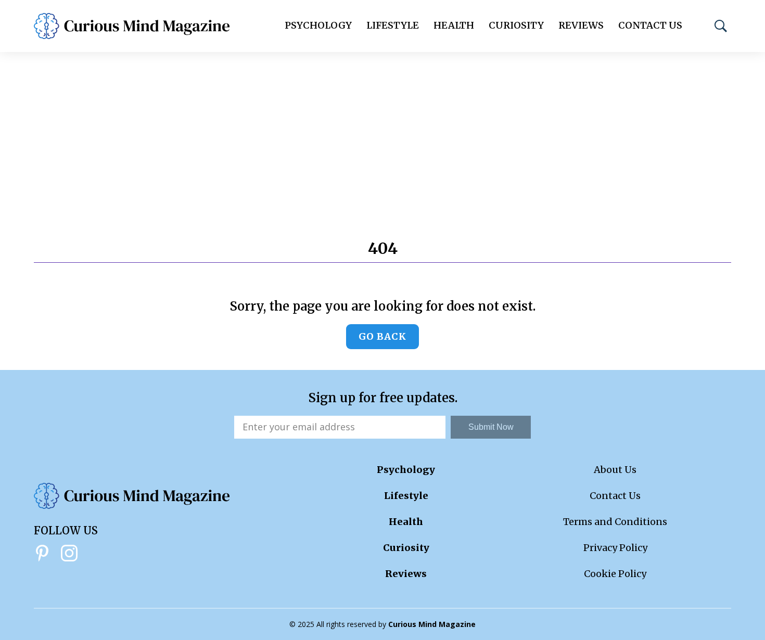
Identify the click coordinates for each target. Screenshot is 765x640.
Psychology (318, 25)
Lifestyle (392, 25)
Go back (382, 336)
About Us (615, 470)
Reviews (581, 25)
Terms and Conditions (615, 522)
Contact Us (650, 25)
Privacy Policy (615, 548)
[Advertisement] (382, 130)
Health (454, 25)
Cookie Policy (615, 574)
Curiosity (516, 25)
